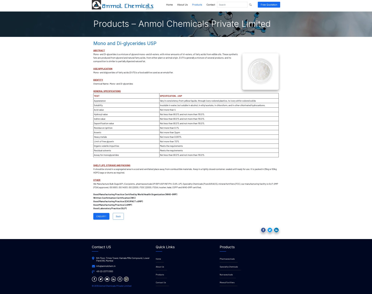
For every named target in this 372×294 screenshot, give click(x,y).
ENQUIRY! (101, 216)
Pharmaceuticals (227, 259)
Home (169, 4)
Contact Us (161, 282)
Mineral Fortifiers (227, 282)
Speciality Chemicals (229, 266)
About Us (182, 4)
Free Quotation (269, 4)
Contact (210, 4)
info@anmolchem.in (106, 266)
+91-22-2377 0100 (104, 271)
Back (118, 216)
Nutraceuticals (226, 274)
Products (197, 4)
